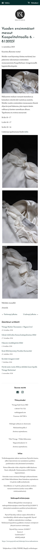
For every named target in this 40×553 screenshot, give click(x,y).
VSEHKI (20, 548)
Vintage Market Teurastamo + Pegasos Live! (17, 327)
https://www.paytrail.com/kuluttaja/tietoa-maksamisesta (20, 541)
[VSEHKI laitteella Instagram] (22, 392)
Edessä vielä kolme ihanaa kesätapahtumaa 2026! (19, 335)
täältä (26, 131)
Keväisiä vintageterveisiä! (10, 359)
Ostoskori (34, 3)
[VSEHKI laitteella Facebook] (17, 392)
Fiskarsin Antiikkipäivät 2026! (12, 343)
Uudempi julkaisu (29, 314)
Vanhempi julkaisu (10, 314)
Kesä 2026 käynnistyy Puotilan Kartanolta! (17, 351)
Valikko (7, 3)
